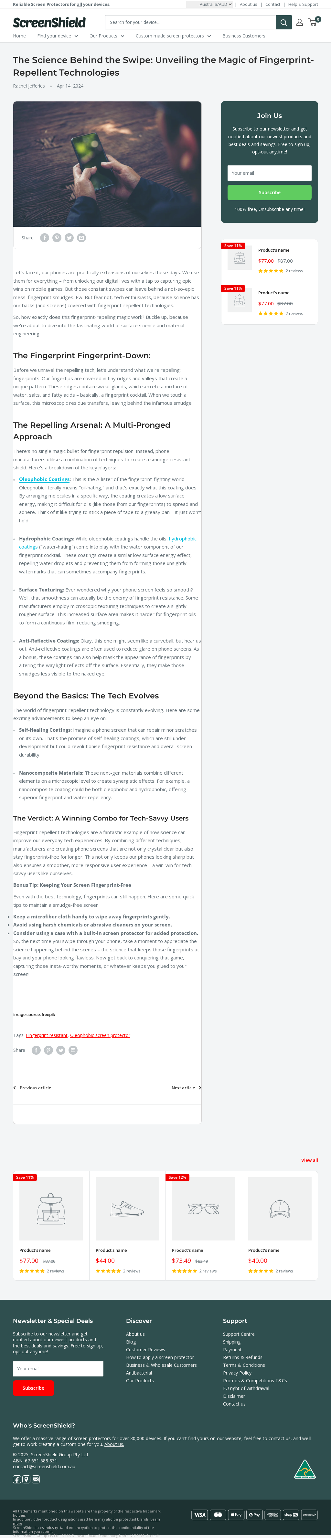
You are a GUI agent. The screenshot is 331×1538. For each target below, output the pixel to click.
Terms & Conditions (244, 1365)
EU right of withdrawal (246, 1388)
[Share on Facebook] (44, 237)
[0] (313, 22)
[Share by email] (81, 237)
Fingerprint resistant (47, 1035)
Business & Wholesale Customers (161, 1365)
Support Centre (239, 1334)
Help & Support (303, 4)
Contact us (234, 1404)
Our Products (103, 36)
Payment (232, 1349)
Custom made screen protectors (170, 36)
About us (248, 4)
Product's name (273, 250)
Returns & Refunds (242, 1357)
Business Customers (243, 36)
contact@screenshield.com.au (44, 1466)
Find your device (54, 36)
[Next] (318, 1225)
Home (19, 36)
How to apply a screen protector (160, 1357)
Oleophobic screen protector (100, 1035)
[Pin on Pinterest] (56, 237)
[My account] (299, 22)
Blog (131, 1342)
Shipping (231, 1342)
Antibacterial (139, 1373)
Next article (183, 1088)
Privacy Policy (237, 1373)
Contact (272, 4)
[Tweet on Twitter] (69, 237)
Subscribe (270, 192)
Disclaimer (234, 1396)
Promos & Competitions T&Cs (255, 1380)
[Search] (284, 22)
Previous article (35, 1088)
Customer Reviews (145, 1349)
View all (310, 1160)
